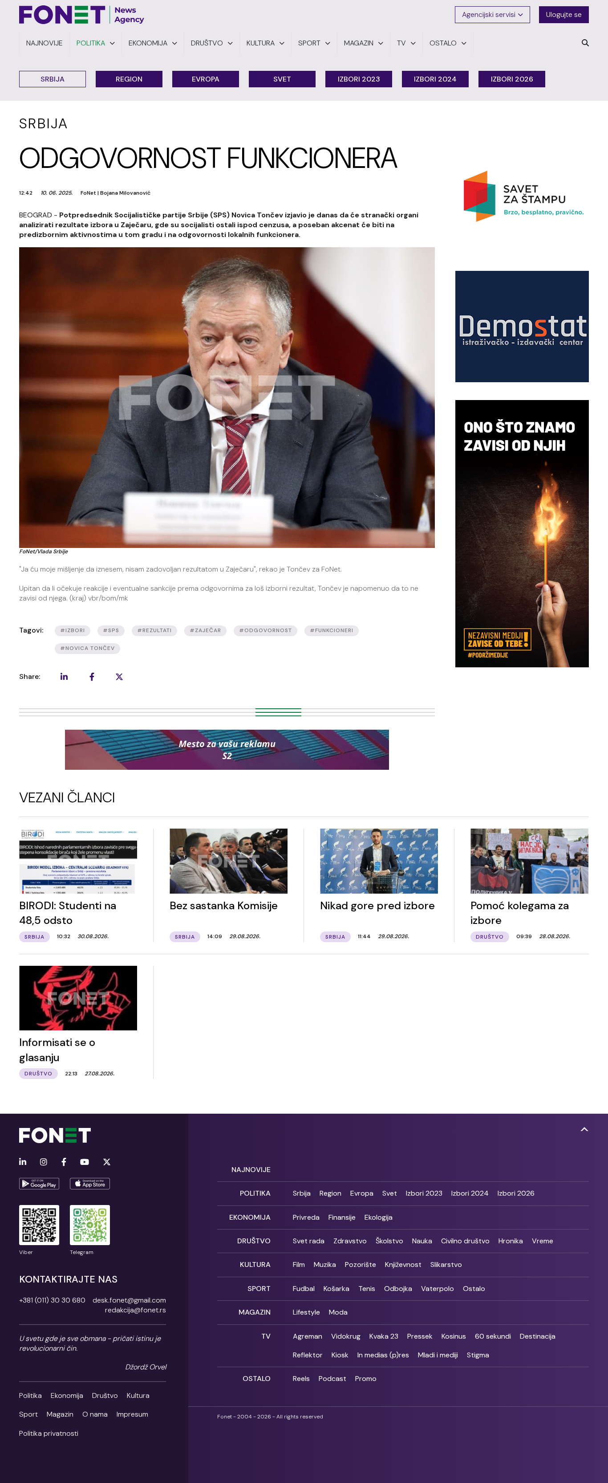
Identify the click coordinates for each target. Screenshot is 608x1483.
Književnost (403, 1264)
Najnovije (251, 1169)
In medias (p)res (383, 1355)
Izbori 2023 (359, 79)
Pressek (420, 1336)
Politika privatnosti (48, 1433)
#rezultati (154, 630)
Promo (366, 1378)
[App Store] (90, 1183)
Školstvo (389, 1241)
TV (266, 1336)
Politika (30, 1395)
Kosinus (454, 1336)
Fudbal (304, 1288)
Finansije (342, 1217)
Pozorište (360, 1264)
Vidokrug (346, 1336)
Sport (28, 1414)
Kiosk (340, 1355)
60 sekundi (493, 1336)
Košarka (336, 1288)
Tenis (366, 1288)
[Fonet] (82, 14)
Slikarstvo (446, 1264)
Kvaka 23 (383, 1336)
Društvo (105, 1395)
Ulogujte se (564, 14)
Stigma (478, 1355)
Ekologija (379, 1217)
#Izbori (72, 630)
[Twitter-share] (119, 676)
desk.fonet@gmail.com (129, 1300)
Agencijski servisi (488, 14)
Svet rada (308, 1241)
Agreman (307, 1336)
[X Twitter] (107, 1162)
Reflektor (308, 1355)
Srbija (53, 79)
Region (129, 79)
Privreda (306, 1217)
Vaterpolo (437, 1288)
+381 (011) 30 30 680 (52, 1300)
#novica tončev (87, 648)
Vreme (542, 1241)
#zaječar (205, 630)
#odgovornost (265, 630)
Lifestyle (306, 1312)
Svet (282, 79)
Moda (338, 1312)
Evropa (205, 79)
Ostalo (474, 1288)
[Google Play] (39, 1183)
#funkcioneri (331, 630)
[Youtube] (84, 1162)
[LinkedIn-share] (64, 676)
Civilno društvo (465, 1241)
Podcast (332, 1378)
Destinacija (537, 1336)
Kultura (138, 1395)
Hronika (511, 1241)
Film (299, 1264)
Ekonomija (67, 1395)
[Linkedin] (22, 1162)
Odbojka (398, 1288)
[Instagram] (43, 1162)
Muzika (325, 1264)
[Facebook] (63, 1162)
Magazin (60, 1414)
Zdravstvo (350, 1241)
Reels (301, 1378)
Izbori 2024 (435, 79)
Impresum (132, 1414)
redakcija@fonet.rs (135, 1310)
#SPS (111, 630)
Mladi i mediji (438, 1355)
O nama (95, 1414)
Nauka (422, 1241)
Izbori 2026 (512, 79)
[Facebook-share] (91, 676)
